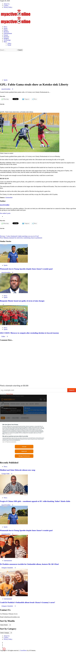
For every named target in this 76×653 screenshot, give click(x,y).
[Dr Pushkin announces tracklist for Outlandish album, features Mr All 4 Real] (14, 557)
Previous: (19, 236)
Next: (21, 238)
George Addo (5, 473)
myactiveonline (6, 89)
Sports (5, 28)
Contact (6, 5)
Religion (6, 38)
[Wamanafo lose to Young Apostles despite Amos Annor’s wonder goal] (14, 262)
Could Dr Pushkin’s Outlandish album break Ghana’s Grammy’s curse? (27, 602)
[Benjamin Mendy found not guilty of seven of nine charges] (14, 292)
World (9, 45)
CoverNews (23, 650)
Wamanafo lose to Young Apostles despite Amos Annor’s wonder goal (26, 269)
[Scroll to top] (0, 652)
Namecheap (9, 394)
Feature (6, 35)
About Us (6, 4)
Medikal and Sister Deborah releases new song (17, 470)
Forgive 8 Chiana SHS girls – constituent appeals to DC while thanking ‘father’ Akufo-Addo (35, 501)
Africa (9, 43)
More (5, 42)
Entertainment (8, 33)
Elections (6, 37)
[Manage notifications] (4, 648)
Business (6, 32)
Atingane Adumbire (7, 567)
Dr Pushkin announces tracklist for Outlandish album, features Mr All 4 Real (29, 564)
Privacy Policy (8, 7)
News (5, 27)
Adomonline (9, 197)
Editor (3, 336)
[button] (0, 48)
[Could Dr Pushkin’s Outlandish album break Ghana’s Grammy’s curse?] (14, 595)
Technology (7, 40)
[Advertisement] (38, 65)
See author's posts (5, 213)
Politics (6, 30)
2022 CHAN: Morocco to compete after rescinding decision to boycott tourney (29, 333)
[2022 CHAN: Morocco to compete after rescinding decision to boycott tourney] (14, 324)
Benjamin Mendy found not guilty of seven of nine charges (22, 301)
